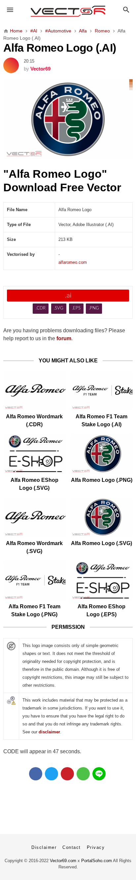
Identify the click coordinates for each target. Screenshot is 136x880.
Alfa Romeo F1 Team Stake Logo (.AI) (101, 420)
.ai (68, 295)
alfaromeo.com (72, 262)
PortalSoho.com (96, 860)
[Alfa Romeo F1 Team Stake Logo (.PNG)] (34, 580)
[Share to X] (51, 773)
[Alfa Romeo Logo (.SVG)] (102, 517)
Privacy (96, 847)
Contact (71, 847)
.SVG (58, 308)
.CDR (41, 308)
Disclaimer (43, 847)
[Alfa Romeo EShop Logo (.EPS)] (102, 580)
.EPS (76, 308)
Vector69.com (63, 860)
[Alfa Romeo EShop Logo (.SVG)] (34, 454)
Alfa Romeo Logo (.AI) (59, 48)
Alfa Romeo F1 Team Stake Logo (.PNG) (34, 610)
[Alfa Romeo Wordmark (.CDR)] (34, 390)
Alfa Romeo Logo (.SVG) (101, 543)
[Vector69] (68, 11)
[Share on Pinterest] (67, 773)
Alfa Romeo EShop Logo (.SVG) (34, 484)
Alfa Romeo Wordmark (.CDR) (34, 420)
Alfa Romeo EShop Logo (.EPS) (101, 610)
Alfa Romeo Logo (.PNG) (101, 480)
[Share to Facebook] (35, 773)
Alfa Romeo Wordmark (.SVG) (34, 547)
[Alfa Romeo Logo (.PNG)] (102, 454)
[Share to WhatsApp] (83, 773)
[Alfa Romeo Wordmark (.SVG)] (34, 517)
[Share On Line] (99, 773)
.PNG (94, 308)
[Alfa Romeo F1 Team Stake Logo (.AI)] (102, 390)
